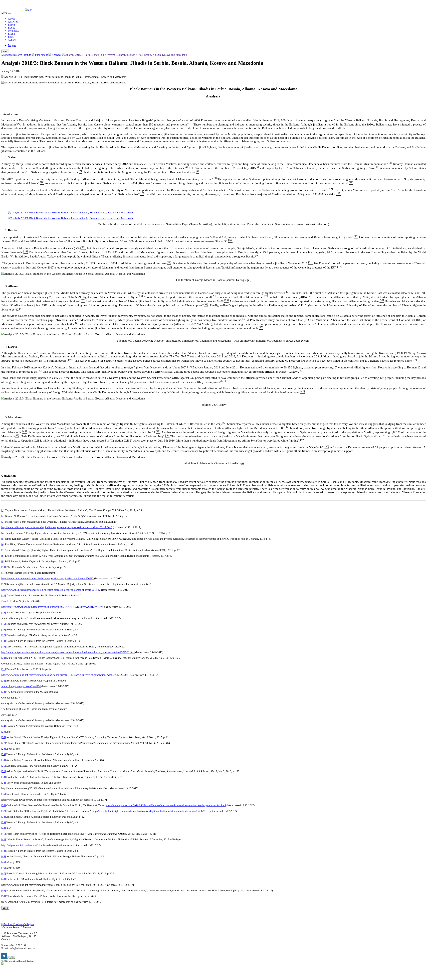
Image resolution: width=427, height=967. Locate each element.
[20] (3, 657)
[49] (3, 890)
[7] (2, 550)
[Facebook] (8, 957)
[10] (3, 567)
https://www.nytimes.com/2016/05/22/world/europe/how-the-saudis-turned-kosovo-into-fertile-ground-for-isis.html (166, 805)
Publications (41, 54)
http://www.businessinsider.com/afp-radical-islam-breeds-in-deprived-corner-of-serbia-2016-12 (51, 589)
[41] (3, 833)
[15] (3, 623)
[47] (3, 873)
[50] (3, 896)
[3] (2, 521)
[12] (3, 584)
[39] (3, 822)
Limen (11, 24)
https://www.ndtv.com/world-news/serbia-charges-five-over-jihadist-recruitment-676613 (47, 578)
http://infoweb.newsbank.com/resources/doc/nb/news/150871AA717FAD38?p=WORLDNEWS (52, 606)
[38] (3, 816)
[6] (2, 544)
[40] (3, 828)
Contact (12, 39)
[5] (2, 538)
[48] (3, 879)
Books (11, 27)
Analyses (13, 21)
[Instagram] (11, 957)
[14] (3, 612)
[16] (3, 629)
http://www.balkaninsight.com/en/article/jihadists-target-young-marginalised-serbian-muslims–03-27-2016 (56, 527)
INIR (11, 36)
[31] (3, 765)
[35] (3, 794)
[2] (2, 516)
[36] (3, 805)
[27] (3, 743)
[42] (3, 839)
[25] (3, 731)
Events (11, 33)
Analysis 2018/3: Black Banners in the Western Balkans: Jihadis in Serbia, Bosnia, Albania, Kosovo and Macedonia (126, 54)
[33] (3, 777)
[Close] (9, 13)
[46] (3, 867)
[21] (3, 669)
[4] (2, 533)
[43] (3, 850)
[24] (3, 726)
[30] (3, 760)
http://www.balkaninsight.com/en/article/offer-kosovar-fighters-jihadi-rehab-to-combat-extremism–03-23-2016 (150, 811)
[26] (3, 737)
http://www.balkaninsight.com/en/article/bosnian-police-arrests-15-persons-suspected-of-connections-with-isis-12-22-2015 (65, 674)
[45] (3, 862)
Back (5, 908)
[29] (3, 754)
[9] (2, 561)
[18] (3, 640)
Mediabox (13, 30)
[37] (3, 811)
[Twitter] (4, 957)
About (11, 18)
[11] (3, 572)
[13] (3, 595)
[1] (2, 510)
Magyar (12, 45)
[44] (3, 856)
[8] (2, 555)
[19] (3, 646)
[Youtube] (13, 957)
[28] (3, 748)
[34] (3, 782)
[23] (3, 691)
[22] (3, 680)
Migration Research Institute (16, 54)
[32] (3, 771)
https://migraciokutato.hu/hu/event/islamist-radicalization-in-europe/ (36, 845)
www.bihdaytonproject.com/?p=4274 (21, 686)
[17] (3, 635)
